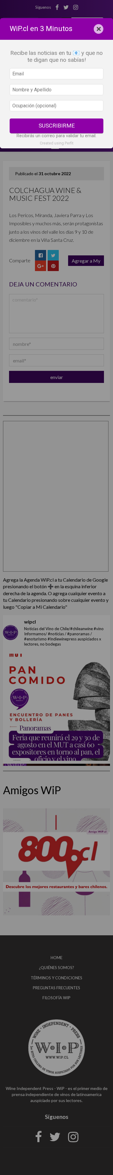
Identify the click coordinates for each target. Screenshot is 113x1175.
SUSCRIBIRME (57, 125)
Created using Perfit (57, 143)
